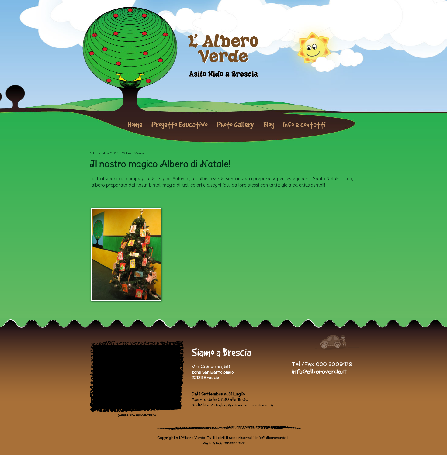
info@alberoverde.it (319, 371)
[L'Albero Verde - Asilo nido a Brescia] (223, 55)
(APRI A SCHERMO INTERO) (137, 415)
